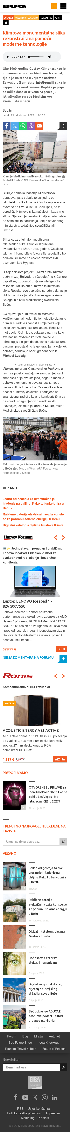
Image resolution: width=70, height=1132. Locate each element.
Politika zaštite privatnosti (24, 1113)
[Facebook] (6, 126)
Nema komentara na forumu (28, 657)
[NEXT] (63, 537)
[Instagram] (44, 1097)
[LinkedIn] (54, 1097)
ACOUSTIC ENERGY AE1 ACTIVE (31, 730)
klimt (57, 17)
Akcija (60, 759)
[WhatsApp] (23, 126)
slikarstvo (46, 17)
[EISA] (35, 1083)
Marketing (28, 1118)
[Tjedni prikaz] (54, 6)
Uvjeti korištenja (39, 1108)
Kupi (62, 649)
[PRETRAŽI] (63, 842)
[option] (35, 599)
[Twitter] (15, 126)
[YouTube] (25, 1097)
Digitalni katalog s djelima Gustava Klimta (33, 525)
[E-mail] (39, 126)
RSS (20, 1108)
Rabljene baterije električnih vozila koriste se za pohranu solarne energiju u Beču (33, 516)
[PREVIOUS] (56, 537)
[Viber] (31, 126)
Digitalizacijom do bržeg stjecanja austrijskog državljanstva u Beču (45, 988)
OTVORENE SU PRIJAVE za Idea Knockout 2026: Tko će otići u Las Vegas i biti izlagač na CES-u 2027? (48, 794)
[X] (35, 1097)
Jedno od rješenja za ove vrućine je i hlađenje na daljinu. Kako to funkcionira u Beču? (33, 503)
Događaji (8, 17)
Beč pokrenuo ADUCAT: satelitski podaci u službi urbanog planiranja (46, 1016)
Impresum (53, 1113)
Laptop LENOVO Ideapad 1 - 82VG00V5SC (27, 603)
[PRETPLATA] (63, 1067)
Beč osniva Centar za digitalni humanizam (43, 960)
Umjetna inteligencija (26, 17)
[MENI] (63, 6)
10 (23, 888)
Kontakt (43, 1118)
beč (5, 22)
